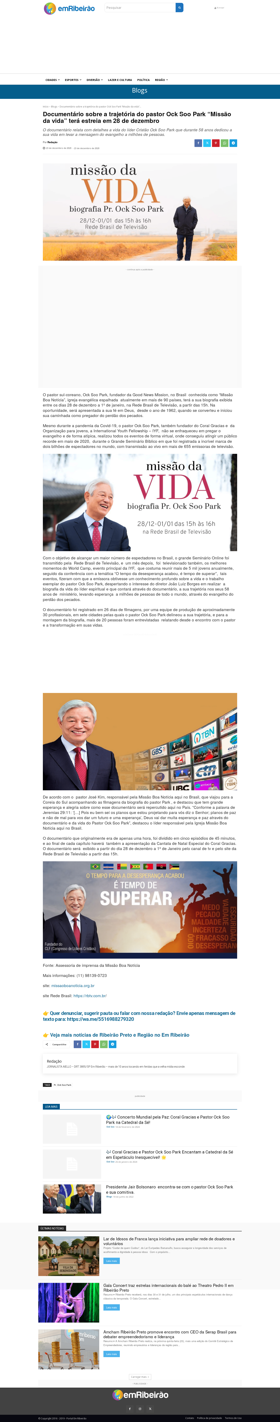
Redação (52, 142)
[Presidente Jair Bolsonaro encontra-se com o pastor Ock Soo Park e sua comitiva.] (72, 1199)
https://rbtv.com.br (90, 995)
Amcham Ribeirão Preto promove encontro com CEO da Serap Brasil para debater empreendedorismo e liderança (169, 1334)
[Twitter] (207, 143)
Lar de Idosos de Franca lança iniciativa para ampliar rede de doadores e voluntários (169, 1241)
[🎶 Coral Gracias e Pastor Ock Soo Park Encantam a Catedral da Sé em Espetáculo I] (72, 1164)
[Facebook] (198, 143)
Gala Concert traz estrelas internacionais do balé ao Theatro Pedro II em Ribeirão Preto (168, 1287)
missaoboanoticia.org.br (72, 985)
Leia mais (111, 1261)
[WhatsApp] (224, 143)
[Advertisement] (140, 45)
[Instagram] (140, 1409)
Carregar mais (138, 1376)
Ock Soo (110, 1127)
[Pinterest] (216, 143)
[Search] (179, 7)
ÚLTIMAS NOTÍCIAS (52, 1228)
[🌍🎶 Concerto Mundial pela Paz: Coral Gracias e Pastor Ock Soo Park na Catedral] (72, 1129)
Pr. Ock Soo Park (62, 1084)
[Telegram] (233, 143)
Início (46, 106)
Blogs (139, 90)
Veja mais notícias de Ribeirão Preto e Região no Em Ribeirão (119, 1034)
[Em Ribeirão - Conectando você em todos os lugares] (69, 7)
